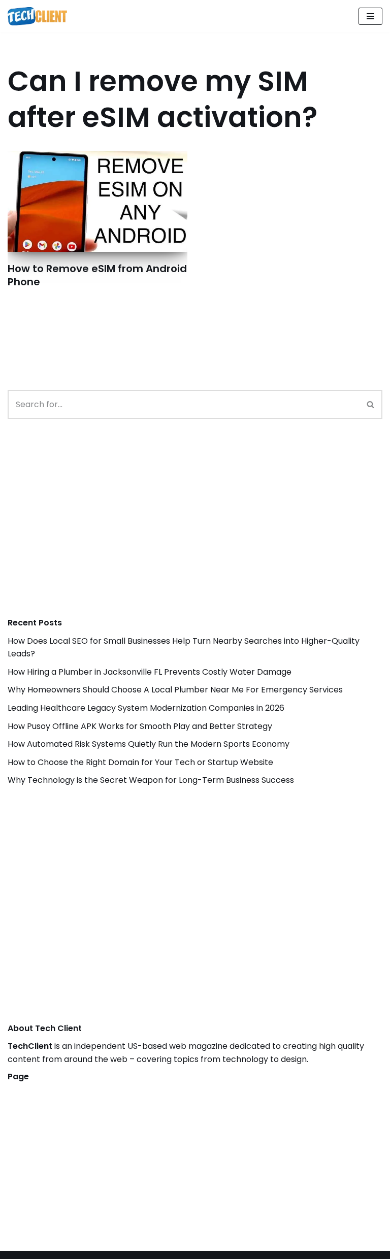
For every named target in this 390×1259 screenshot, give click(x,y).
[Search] (371, 404)
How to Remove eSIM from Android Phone (97, 275)
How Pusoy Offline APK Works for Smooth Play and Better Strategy (140, 726)
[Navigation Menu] (370, 16)
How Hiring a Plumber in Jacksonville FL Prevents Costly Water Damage (149, 672)
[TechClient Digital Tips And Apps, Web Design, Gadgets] (37, 16)
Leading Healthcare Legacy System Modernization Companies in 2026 (146, 708)
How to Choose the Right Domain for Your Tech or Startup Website (140, 762)
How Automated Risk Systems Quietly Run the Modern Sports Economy (148, 744)
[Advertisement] (84, 528)
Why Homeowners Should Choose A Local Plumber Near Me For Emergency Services (175, 689)
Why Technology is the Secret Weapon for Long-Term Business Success (151, 780)
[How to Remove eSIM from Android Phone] (97, 201)
